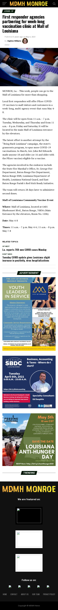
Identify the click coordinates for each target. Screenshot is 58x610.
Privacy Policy (49, 594)
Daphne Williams (14, 41)
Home (5, 594)
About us (25, 594)
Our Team (36, 594)
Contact (13, 594)
